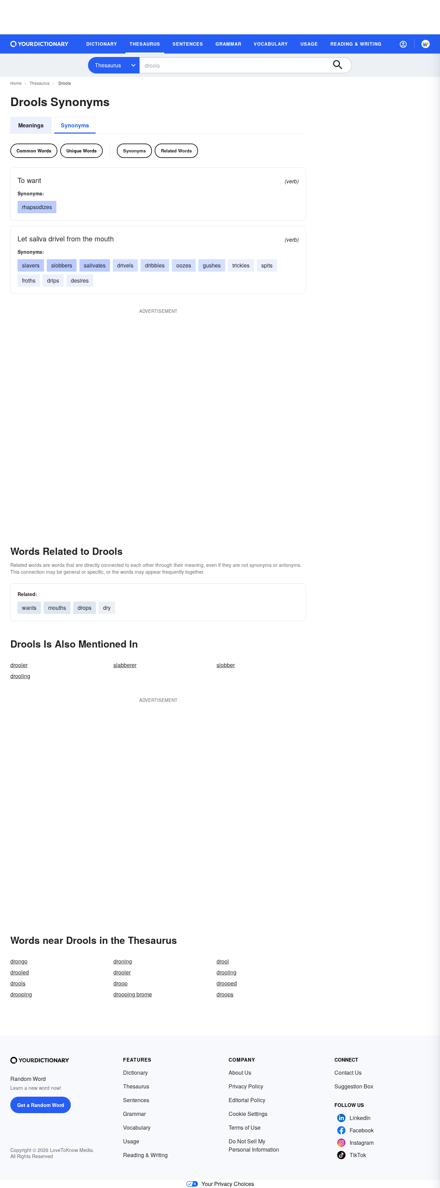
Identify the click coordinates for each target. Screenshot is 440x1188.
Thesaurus (108, 65)
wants (29, 608)
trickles (241, 265)
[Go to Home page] (39, 44)
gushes (212, 265)
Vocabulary (137, 1127)
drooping (21, 994)
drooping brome (132, 994)
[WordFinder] (425, 44)
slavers (31, 265)
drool (223, 961)
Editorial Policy (247, 1100)
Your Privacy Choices (227, 1184)
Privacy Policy (246, 1086)
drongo (19, 961)
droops (225, 994)
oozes (183, 265)
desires (80, 280)
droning (122, 961)
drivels (125, 265)
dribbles (155, 265)
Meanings (31, 125)
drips (53, 280)
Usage (131, 1141)
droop (120, 983)
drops (84, 608)
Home (16, 83)
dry (107, 608)
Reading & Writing (145, 1155)
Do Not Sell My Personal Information (254, 1145)
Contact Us (348, 1072)
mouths (57, 608)
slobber (226, 665)
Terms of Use (245, 1127)
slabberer (124, 665)
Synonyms (75, 125)
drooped (227, 983)
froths (28, 280)
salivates (95, 265)
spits (267, 265)
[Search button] (341, 65)
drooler (19, 665)
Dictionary (135, 1072)
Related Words (176, 150)
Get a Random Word (40, 1104)
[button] (403, 44)
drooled (19, 972)
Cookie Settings (248, 1114)
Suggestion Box (353, 1086)
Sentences (136, 1100)
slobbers (61, 265)
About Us (240, 1072)
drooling (20, 676)
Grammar (134, 1114)
